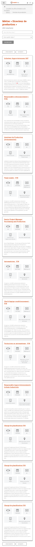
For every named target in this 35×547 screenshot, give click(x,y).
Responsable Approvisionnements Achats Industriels (17, 386)
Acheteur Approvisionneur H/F (16, 58)
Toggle (4, 3)
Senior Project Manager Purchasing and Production (14, 220)
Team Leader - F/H (11, 178)
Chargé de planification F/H (15, 426)
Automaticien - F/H (11, 261)
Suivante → (21, 52)
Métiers (8, 12)
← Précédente (8, 52)
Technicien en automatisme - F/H (17, 343)
